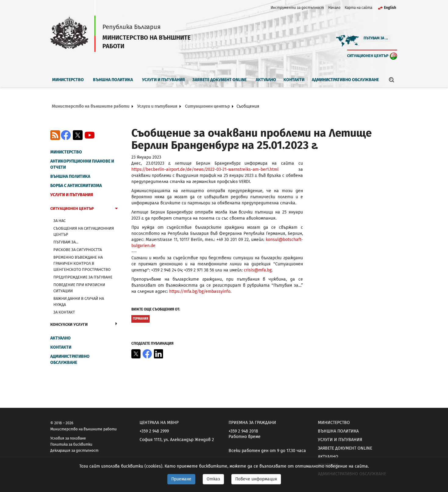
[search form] (392, 79)
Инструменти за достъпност (297, 7)
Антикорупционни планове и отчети (82, 164)
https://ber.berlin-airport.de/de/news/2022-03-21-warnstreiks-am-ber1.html (205, 169)
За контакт (64, 312)
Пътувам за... (65, 242)
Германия (140, 319)
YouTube (89, 135)
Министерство (68, 79)
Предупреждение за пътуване (82, 277)
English (390, 7)
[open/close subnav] (116, 209)
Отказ (213, 479)
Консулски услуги (69, 324)
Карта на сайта (358, 7)
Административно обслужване (345, 79)
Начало (334, 7)
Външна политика (113, 79)
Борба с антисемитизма (76, 185)
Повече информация (256, 479)
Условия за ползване (68, 438)
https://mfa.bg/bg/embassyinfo (199, 291)
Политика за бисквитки (71, 444)
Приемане (181, 479)
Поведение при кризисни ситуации (79, 287)
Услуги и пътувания (163, 79)
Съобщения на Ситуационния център (83, 231)
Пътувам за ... (376, 38)
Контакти (293, 79)
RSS (55, 135)
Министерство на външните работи (91, 106)
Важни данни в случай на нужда (78, 301)
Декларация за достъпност (74, 450)
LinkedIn (158, 353)
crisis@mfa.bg (258, 270)
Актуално (266, 79)
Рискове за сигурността (77, 249)
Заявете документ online (219, 79)
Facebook (66, 135)
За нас (59, 220)
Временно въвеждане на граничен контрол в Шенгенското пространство (82, 263)
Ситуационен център (368, 55)
